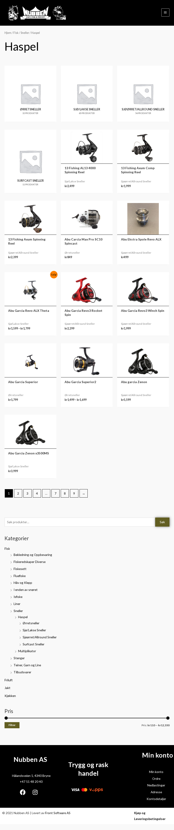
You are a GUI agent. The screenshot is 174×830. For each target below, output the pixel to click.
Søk (162, 522)
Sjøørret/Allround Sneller (40, 637)
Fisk (7, 548)
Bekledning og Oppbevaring (33, 555)
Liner (17, 604)
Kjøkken (10, 696)
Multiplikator (27, 651)
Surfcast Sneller (33, 644)
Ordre (156, 778)
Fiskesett (20, 569)
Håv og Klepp (23, 583)
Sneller (18, 611)
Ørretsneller (31, 623)
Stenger (19, 658)
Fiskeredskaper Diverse (30, 562)
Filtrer (12, 724)
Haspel (23, 617)
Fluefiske (20, 576)
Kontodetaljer (156, 799)
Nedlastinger (156, 785)
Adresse (156, 792)
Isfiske (18, 597)
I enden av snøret (26, 590)
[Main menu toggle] (165, 12)
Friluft (9, 680)
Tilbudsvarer (22, 672)
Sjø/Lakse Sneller (34, 630)
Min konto (156, 772)
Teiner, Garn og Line (27, 665)
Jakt (7, 688)
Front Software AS (57, 813)
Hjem (8, 33)
